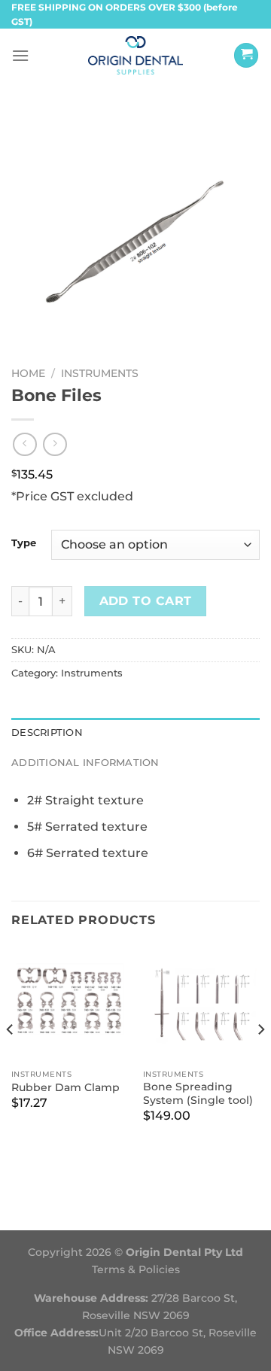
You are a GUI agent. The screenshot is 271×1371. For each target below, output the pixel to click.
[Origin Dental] (136, 55)
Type (23, 543)
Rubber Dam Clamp (65, 1087)
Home (28, 373)
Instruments (100, 373)
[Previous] (10, 1060)
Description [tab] (47, 732)
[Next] (260, 1060)
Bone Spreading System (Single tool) (198, 1093)
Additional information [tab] (85, 762)
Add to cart (145, 601)
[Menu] (20, 55)
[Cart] (246, 55)
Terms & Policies (136, 1269)
